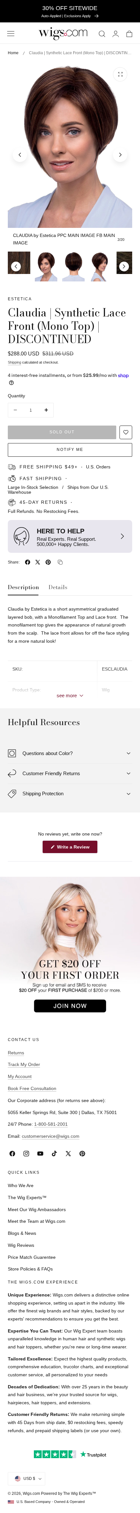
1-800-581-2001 (51, 1124)
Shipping (14, 362)
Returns (16, 1052)
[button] (11, 34)
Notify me (70, 449)
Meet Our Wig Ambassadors (37, 1209)
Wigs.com (31, 1493)
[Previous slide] (20, 155)
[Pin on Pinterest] (48, 562)
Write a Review (74, 848)
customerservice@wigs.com (50, 1136)
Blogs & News (22, 1233)
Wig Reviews (21, 1245)
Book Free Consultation (32, 1088)
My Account (20, 1076)
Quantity (16, 395)
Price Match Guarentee (32, 1257)
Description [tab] (23, 587)
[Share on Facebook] (27, 562)
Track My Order (24, 1064)
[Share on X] (38, 562)
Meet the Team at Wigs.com (36, 1221)
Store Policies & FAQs (30, 1268)
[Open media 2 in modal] (120, 74)
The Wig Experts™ (27, 1197)
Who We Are (21, 1185)
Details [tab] (58, 587)
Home (13, 53)
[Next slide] (120, 155)
